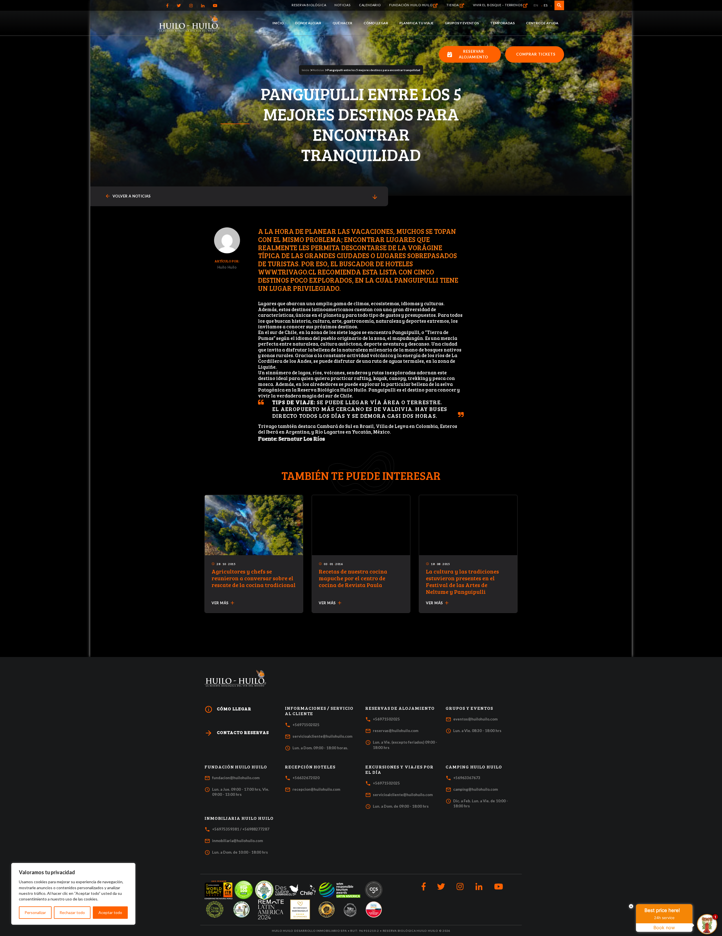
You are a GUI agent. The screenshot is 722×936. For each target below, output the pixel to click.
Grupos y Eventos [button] (469, 708)
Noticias (342, 5)
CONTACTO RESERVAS (236, 733)
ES (545, 5)
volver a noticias (128, 196)
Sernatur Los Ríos (301, 438)
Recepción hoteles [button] (310, 767)
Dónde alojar (308, 23)
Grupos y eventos (462, 23)
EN (536, 5)
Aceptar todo (110, 912)
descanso (418, 343)
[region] (73, 894)
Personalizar (35, 912)
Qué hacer (342, 23)
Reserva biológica (309, 5)
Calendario (370, 5)
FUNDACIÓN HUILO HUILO (411, 5)
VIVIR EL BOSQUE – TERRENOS (498, 5)
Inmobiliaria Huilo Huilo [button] (239, 818)
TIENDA (453, 5)
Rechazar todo (72, 912)
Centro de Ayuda (542, 23)
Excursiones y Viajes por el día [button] (399, 769)
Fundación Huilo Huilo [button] (235, 767)
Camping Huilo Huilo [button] (474, 767)
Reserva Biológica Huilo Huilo (331, 389)
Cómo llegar (376, 23)
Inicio (278, 23)
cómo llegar (227, 709)
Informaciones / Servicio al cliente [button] (319, 710)
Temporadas (502, 23)
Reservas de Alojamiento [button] (400, 708)
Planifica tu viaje (416, 23)
